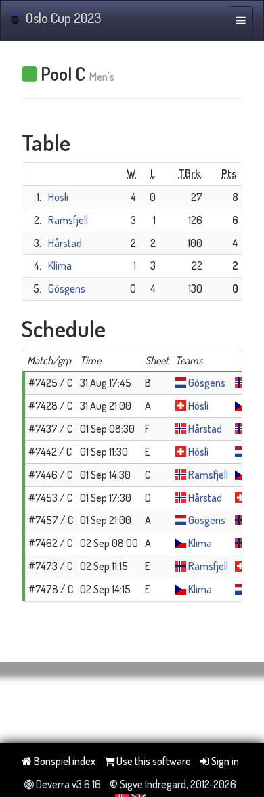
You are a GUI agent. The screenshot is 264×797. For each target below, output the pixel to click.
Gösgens (66, 288)
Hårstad (65, 243)
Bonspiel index (63, 761)
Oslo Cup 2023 (63, 17)
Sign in (224, 761)
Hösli (58, 197)
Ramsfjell (68, 220)
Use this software (152, 761)
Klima (60, 265)
